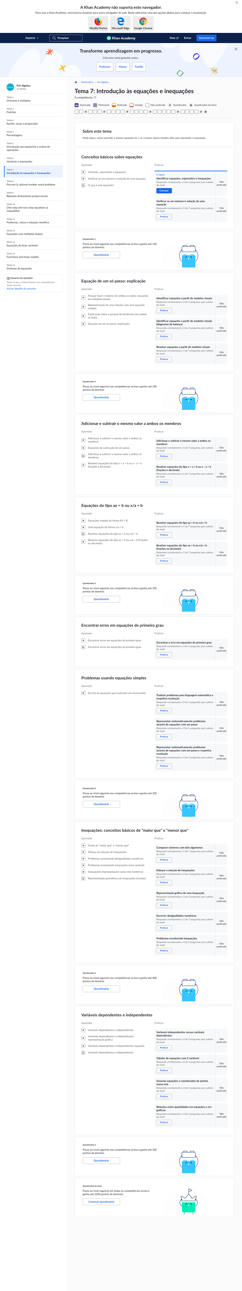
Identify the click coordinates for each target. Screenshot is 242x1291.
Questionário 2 (89, 382)
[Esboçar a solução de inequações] (159, 112)
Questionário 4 (89, 788)
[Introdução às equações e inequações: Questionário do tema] (206, 112)
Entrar (187, 38)
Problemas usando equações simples (113, 678)
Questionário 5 (89, 973)
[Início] (76, 82)
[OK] (236, 2)
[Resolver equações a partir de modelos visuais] (100, 112)
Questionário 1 (89, 239)
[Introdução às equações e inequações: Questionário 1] (86, 112)
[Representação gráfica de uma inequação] (164, 112)
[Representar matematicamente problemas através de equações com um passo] (141, 112)
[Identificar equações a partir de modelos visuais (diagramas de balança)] (95, 112)
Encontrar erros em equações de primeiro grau (122, 625)
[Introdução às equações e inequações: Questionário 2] (104, 112)
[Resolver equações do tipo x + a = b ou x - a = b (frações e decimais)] (113, 112)
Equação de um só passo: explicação (113, 281)
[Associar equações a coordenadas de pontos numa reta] (192, 112)
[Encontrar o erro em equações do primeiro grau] (132, 112)
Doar (172, 38)
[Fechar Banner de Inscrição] (236, 49)
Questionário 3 (89, 583)
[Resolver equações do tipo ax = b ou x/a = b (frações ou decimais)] (123, 112)
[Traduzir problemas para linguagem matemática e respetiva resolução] (136, 112)
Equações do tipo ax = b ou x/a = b (112, 506)
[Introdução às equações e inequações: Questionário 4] (150, 112)
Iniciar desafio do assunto (21, 288)
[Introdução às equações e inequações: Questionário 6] (201, 112)
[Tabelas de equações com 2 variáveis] (187, 112)
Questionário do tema (92, 1186)
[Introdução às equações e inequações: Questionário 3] (127, 112)
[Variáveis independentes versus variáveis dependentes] (183, 112)
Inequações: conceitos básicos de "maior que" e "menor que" (134, 831)
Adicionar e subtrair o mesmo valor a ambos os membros (131, 424)
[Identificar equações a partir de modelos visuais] (90, 112)
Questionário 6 (89, 1145)
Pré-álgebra (103, 82)
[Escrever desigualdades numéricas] (169, 112)
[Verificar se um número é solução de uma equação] (81, 112)
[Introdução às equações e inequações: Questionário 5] (178, 112)
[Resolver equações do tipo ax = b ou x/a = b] (118, 112)
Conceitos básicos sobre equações (111, 157)
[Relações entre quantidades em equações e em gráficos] (196, 112)
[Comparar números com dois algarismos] (155, 112)
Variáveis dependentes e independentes (116, 1015)
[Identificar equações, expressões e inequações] (77, 112)
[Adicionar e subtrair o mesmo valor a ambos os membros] (109, 112)
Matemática (87, 82)
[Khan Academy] (121, 38)
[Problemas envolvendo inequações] (173, 112)
